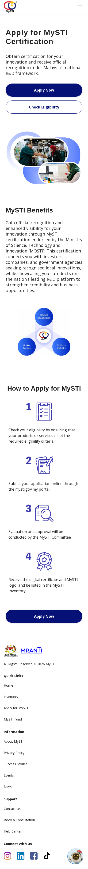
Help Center (13, 831)
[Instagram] (7, 856)
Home (8, 685)
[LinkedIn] (20, 856)
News (8, 786)
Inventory (11, 696)
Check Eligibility (44, 107)
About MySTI (13, 741)
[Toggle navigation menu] (79, 7)
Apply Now (44, 90)
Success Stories (15, 764)
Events (9, 775)
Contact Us (12, 808)
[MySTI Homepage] (10, 7)
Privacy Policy (14, 752)
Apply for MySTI (16, 708)
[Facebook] (34, 856)
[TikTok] (47, 856)
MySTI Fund (13, 719)
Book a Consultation (19, 820)
